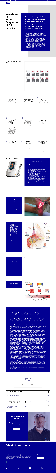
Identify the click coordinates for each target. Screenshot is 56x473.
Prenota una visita (48, 0)
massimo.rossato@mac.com (9, 458)
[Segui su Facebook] (6, 462)
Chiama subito (17, 429)
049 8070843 (40, 458)
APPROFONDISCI (44, 190)
